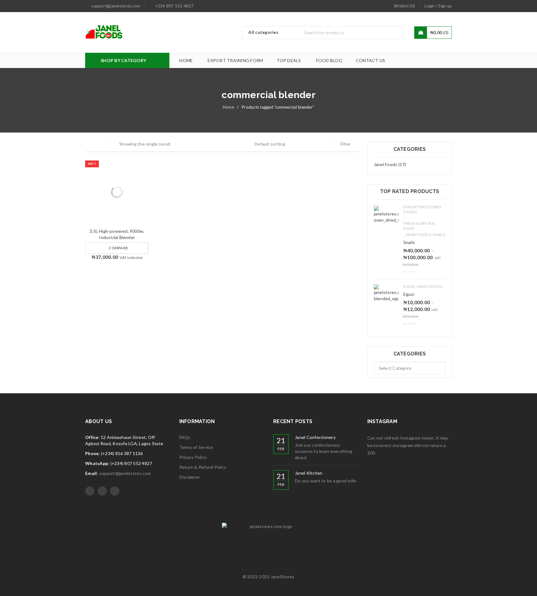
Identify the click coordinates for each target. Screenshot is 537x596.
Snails (439, 234)
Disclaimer (189, 477)
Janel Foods (418, 234)
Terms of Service (196, 447)
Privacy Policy (193, 457)
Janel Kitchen (308, 473)
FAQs (184, 437)
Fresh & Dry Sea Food (419, 226)
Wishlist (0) (404, 5)
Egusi (409, 286)
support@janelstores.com (125, 473)
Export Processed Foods (422, 209)
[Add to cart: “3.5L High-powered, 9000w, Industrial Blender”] (99, 192)
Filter (345, 144)
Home (228, 107)
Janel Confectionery (315, 437)
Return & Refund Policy (203, 467)
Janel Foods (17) (390, 164)
